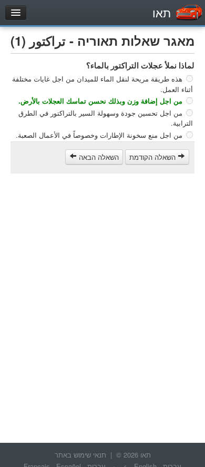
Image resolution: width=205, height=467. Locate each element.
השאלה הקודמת (153, 157)
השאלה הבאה (98, 157)
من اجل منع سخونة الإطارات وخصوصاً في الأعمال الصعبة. (99, 135)
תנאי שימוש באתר (80, 455)
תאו (161, 12)
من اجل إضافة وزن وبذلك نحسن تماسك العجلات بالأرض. (100, 101)
